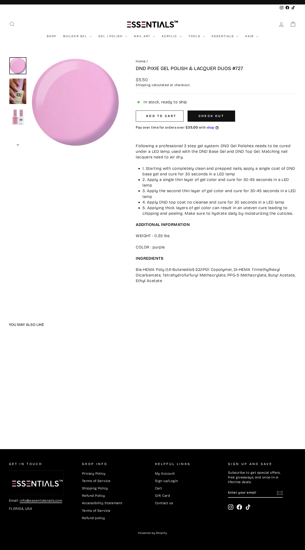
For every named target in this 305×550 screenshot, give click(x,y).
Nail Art (143, 36)
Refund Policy (93, 496)
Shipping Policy (95, 488)
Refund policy (93, 518)
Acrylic (170, 36)
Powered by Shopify (152, 533)
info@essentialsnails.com (41, 501)
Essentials (223, 36)
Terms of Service (96, 481)
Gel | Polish (111, 36)
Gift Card (162, 496)
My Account (165, 473)
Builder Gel (75, 36)
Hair (250, 36)
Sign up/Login (166, 481)
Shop (51, 36)
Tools (195, 36)
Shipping (143, 85)
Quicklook (43, 401)
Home (141, 61)
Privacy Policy (93, 473)
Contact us (164, 503)
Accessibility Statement (102, 503)
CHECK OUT (211, 116)
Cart (158, 488)
